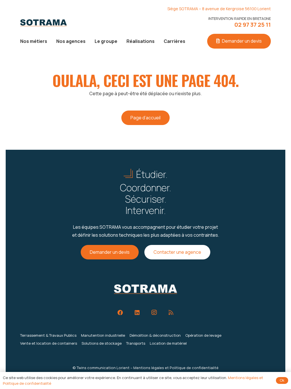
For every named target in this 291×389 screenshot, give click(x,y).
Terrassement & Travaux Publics (48, 335)
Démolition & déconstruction (155, 335)
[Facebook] (120, 312)
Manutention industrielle (103, 335)
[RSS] (171, 312)
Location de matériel (168, 343)
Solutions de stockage (102, 343)
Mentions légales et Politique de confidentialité (176, 367)
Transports (135, 343)
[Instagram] (154, 312)
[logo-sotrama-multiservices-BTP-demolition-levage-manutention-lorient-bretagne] (43, 22)
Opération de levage (203, 335)
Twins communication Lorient (103, 367)
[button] (51, 41)
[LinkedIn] (137, 312)
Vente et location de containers (48, 343)
